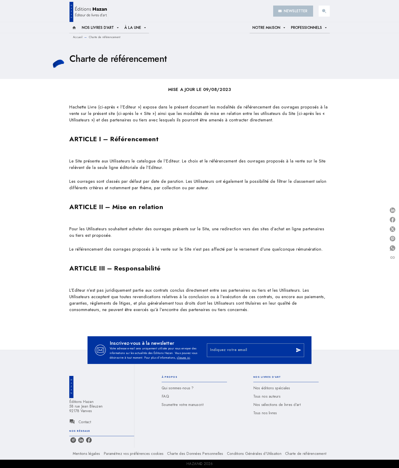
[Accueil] (88, 11)
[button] (293, 11)
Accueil (77, 37)
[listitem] (73, 440)
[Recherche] (324, 11)
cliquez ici (183, 358)
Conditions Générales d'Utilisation (254, 453)
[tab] (74, 27)
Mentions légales (86, 453)
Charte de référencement (305, 453)
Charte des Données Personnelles (195, 453)
